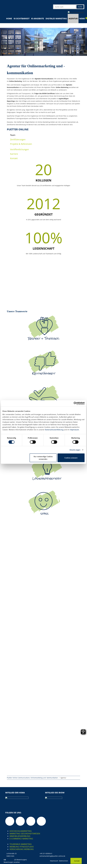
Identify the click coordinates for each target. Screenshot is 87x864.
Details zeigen (75, 450)
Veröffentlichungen (19, 149)
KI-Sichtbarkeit (21, 18)
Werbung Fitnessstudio (22, 846)
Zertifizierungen (17, 139)
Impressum (74, 430)
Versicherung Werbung (22, 849)
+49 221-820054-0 (46, 853)
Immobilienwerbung (20, 836)
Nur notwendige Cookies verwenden (43, 457)
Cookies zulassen (71, 458)
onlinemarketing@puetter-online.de (52, 856)
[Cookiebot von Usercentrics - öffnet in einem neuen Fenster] (75, 403)
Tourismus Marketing (21, 844)
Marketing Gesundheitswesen (25, 833)
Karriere (14, 153)
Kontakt (14, 158)
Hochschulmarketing (21, 831)
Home (9, 18)
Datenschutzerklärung (54, 430)
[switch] (33, 442)
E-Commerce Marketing (21, 838)
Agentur (73, 18)
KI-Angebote (37, 18)
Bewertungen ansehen (12, 862)
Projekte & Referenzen (21, 144)
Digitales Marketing (56, 18)
